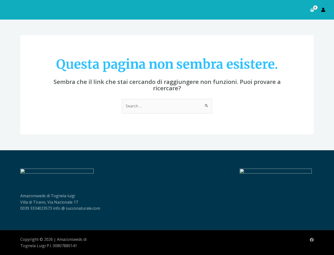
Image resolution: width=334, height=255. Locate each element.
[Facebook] (312, 240)
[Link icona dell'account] (323, 10)
